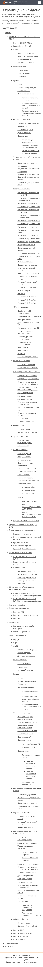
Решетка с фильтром (21, 631)
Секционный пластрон (26, 421)
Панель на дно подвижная (28, 783)
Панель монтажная (25, 262)
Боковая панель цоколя (27, 722)
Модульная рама (24, 290)
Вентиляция (14, 622)
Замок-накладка (23, 475)
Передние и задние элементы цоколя (25, 718)
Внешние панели (20, 66)
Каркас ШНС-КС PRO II (22, 46)
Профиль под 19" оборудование (24, 312)
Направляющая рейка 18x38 (29, 242)
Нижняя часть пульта (22, 545)
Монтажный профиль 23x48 (28, 221)
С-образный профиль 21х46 (28, 253)
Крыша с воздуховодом (27, 87)
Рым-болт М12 (23, 446)
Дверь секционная (25, 393)
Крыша (16, 80)
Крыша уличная (23, 91)
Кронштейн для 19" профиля (29, 316)
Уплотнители (22, 901)
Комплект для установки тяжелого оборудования (27, 388)
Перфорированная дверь (27, 56)
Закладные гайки (24, 483)
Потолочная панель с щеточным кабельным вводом (31, 105)
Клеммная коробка (17, 605)
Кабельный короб (24, 418)
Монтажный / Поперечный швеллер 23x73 (28, 199)
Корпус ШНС (18, 930)
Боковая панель (24, 73)
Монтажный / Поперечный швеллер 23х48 (28, 216)
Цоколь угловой (24, 740)
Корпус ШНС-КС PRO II (22, 43)
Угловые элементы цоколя (28, 123)
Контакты (9, 946)
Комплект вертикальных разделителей (27, 403)
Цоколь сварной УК (30, 747)
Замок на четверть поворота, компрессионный (29, 479)
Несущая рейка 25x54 (26, 245)
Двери (15, 49)
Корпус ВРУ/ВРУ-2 (20, 936)
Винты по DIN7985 (29, 501)
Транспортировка (20, 436)
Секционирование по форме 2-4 (26, 372)
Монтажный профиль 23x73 (28, 203)
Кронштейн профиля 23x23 (28, 238)
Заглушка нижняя (24, 399)
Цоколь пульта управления (24, 549)
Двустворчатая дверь (26, 656)
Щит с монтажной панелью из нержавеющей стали (21, 588)
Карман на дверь (24, 460)
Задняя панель (23, 70)
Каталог (8, 33)
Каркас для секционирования (24, 838)
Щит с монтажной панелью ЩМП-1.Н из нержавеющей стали (27, 594)
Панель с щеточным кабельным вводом (30, 146)
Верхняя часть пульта (22, 534)
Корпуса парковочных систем (25, 615)
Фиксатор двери (24, 454)
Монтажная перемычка (27, 227)
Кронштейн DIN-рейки (26, 297)
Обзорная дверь (24, 59)
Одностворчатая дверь (27, 53)
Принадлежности (20, 450)
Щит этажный (19, 939)
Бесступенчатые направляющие (24, 343)
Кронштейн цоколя (25, 130)
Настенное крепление (26, 571)
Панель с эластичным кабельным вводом (30, 152)
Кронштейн (22, 76)
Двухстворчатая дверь (26, 62)
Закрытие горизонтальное (28, 379)
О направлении (11, 943)
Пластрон (21, 294)
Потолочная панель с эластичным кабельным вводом (31, 113)
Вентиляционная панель (27, 368)
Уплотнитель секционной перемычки (31, 914)
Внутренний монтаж (21, 189)
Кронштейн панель (25, 670)
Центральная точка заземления (25, 464)
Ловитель (21, 354)
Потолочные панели (25, 94)
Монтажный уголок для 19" (28, 328)
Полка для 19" (23, 347)
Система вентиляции (21, 361)
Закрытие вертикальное (27, 376)
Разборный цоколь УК (31, 744)
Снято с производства (18, 635)
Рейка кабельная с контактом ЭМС (25, 332)
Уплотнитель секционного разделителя (27, 907)
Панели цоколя (23, 126)
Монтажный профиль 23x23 (28, 235)
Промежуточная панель (27, 265)
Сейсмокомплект (24, 429)
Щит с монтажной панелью (20, 553)
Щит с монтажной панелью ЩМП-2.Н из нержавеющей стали (27, 600)
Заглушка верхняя (24, 396)
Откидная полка (24, 457)
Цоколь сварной (24, 133)
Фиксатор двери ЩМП (26, 578)
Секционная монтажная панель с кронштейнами (27, 383)
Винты (20, 497)
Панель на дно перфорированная (29, 141)
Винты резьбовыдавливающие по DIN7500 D (31, 506)
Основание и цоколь (21, 119)
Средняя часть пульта (22, 542)
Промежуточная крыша (27, 163)
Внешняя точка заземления (28, 468)
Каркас (16, 642)
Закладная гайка (28, 487)
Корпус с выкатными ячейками (26, 521)
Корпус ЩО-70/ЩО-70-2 (23, 933)
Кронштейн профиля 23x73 (28, 207)
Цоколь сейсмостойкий (27, 432)
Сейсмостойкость (20, 425)
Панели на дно (23, 136)
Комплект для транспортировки (24, 441)
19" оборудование (20, 307)
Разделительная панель (27, 287)
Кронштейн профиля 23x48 (28, 224)
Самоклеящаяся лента (26, 471)
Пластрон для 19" (24, 319)
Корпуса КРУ (18, 618)
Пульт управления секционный (22, 530)
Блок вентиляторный (26, 365)
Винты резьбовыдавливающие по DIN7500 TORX (31, 514)
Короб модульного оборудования (25, 337)
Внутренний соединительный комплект (28, 167)
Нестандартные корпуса (19, 608)
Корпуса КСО (18, 612)
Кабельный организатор (27, 357)
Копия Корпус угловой (26, 794)
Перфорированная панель (28, 273)
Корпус (16, 639)
